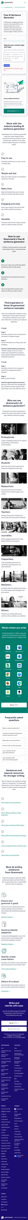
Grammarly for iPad (6, 1096)
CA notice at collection (17, 1144)
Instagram (5, 1204)
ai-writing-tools (8, 7)
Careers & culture (18, 1121)
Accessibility (17, 1150)
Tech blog (16, 1081)
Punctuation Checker (4, 1180)
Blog (15, 1078)
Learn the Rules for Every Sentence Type (13, 846)
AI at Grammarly (18, 1068)
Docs (2, 1048)
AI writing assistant (18, 1073)
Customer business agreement (18, 1140)
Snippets (3, 1153)
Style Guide (4, 1151)
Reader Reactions (5, 1169)
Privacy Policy (17, 1035)
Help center (4, 1196)
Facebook (5, 1202)
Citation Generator (5, 1122)
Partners (16, 1129)
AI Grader (3, 1167)
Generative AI (17, 1070)
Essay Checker (4, 1124)
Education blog (17, 1084)
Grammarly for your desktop (6, 1051)
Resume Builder (5, 1172)
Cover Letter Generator (8, 969)
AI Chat (3, 1132)
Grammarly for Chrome (4, 1066)
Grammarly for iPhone (4, 1093)
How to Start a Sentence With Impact (12, 825)
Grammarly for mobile (4, 1089)
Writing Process (18, 1076)
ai (1, 7)
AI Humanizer (4, 1119)
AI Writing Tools (5, 1135)
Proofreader (4, 1188)
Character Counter (5, 1143)
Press (15, 1123)
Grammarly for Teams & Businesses (19, 1054)
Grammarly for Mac (6, 1059)
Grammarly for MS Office (5, 1080)
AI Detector (5, 991)
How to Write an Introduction (10, 855)
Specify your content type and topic (14, 46)
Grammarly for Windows (4, 1055)
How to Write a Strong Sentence (11, 802)
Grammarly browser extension (6, 1062)
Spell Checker (4, 1174)
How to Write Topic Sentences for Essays (13, 835)
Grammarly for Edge (6, 1077)
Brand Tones (4, 1159)
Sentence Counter (5, 1148)
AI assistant (17, 1065)
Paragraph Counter (6, 1145)
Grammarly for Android (4, 1099)
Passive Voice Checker (4, 1184)
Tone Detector (4, 1138)
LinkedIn (5, 1210)
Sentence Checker (5, 1177)
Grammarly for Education (17, 1062)
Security (16, 1147)
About (15, 1111)
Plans (15, 1048)
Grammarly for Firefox (4, 1074)
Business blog (17, 1086)
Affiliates (16, 1126)
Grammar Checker (7, 917)
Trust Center (17, 1131)
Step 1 (5, 38)
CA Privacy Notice (20, 1037)
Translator (3, 1130)
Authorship (4, 1161)
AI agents (3, 1114)
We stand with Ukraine (17, 1115)
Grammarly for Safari (4, 1070)
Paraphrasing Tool (5, 1127)
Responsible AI (17, 1118)
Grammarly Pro (18, 1051)
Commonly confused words (19, 1090)
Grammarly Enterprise (17, 1058)
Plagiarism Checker (7, 944)
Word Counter (4, 1140)
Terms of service (18, 1137)
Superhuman (19, 1109)
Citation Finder (4, 1164)
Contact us (3, 1199)
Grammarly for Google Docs (4, 1085)
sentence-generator (19, 7)
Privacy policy (17, 1134)
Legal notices (17, 1152)
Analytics (3, 1156)
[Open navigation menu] (25, 2)
